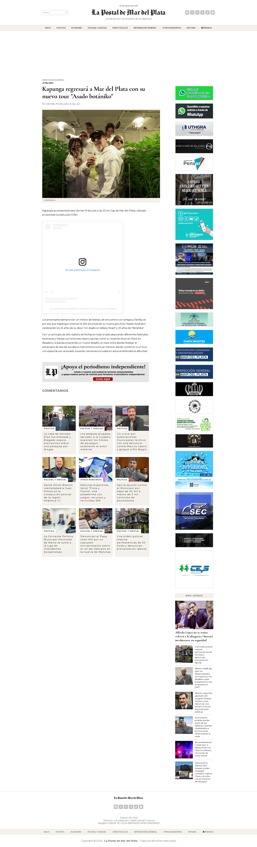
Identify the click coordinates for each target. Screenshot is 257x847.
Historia (191, 28)
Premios (207, 28)
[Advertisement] (128, 53)
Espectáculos (120, 28)
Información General (145, 28)
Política (61, 28)
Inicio (48, 28)
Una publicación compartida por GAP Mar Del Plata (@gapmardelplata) (82, 308)
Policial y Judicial (97, 28)
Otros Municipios (171, 28)
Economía (76, 28)
